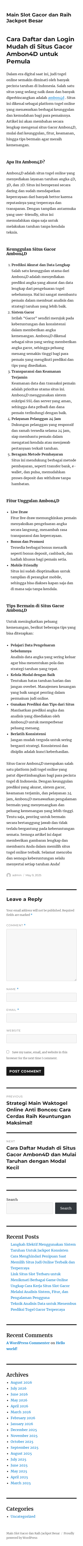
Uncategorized (23, 1516)
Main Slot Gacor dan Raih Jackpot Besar (38, 18)
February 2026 (23, 1418)
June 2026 (19, 1394)
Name (12, 989)
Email (12, 1010)
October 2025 (22, 1441)
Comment (16, 925)
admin (17, 875)
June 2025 (19, 1465)
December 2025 (24, 1430)
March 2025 (21, 1483)
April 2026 (19, 1406)
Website (13, 1030)
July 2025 (18, 1459)
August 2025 (21, 1453)
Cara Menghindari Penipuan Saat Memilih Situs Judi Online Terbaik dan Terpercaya (43, 1262)
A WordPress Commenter (28, 1343)
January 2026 (22, 1424)
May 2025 (19, 1471)
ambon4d (56, 98)
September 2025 (25, 1447)
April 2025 (19, 1477)
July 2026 (19, 1388)
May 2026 (19, 1400)
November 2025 (24, 1436)
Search (12, 1199)
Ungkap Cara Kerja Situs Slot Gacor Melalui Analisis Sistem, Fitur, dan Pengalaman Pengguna (40, 1292)
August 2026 (21, 1382)
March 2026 (21, 1412)
